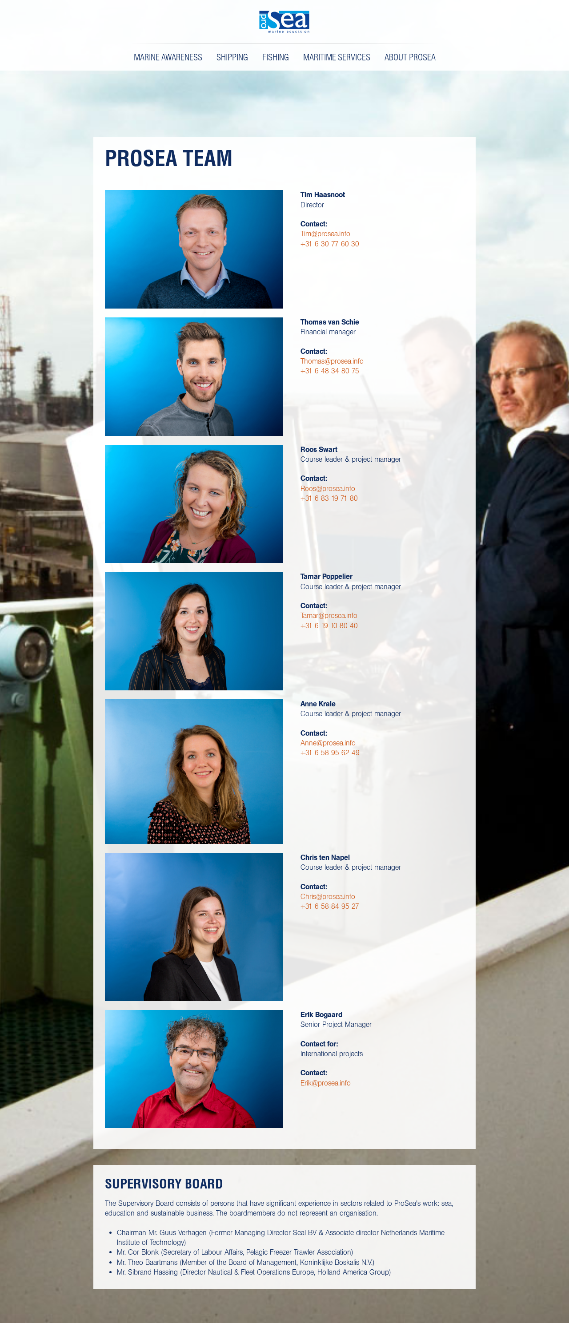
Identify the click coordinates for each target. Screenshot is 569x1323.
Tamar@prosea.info (329, 615)
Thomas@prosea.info (332, 361)
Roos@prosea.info (328, 488)
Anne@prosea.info (328, 743)
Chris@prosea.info (328, 896)
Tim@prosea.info (325, 234)
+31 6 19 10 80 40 (329, 626)
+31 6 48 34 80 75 (330, 371)
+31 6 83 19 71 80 (329, 498)
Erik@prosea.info (326, 1083)
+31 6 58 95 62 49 (330, 753)
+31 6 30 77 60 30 (330, 244)
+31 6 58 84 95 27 (330, 906)
